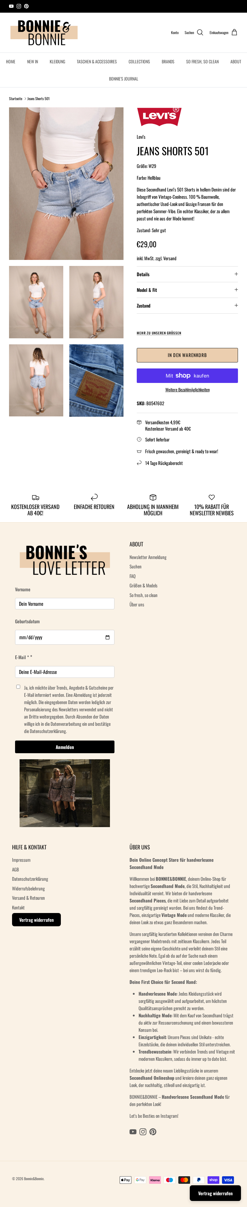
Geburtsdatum (83, 599)
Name (77, 577)
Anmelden (123, 673)
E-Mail (76, 625)
